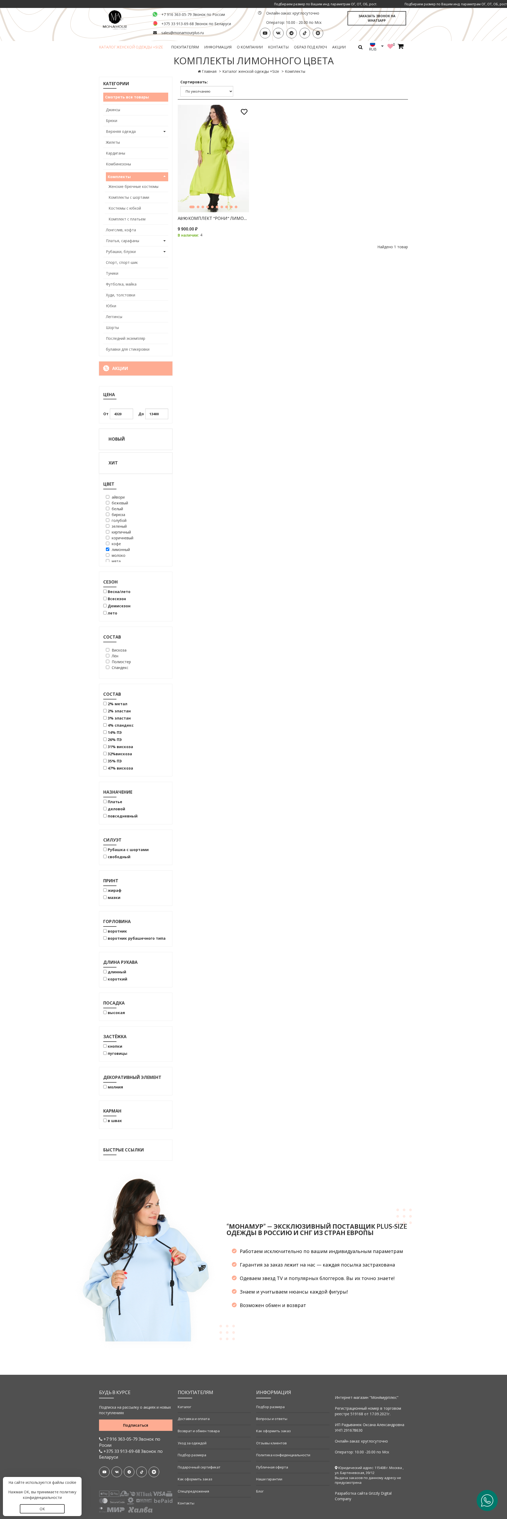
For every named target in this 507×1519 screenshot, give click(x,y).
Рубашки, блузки (121, 251)
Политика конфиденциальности (283, 1455)
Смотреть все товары (127, 97)
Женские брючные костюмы (133, 186)
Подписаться (135, 1425)
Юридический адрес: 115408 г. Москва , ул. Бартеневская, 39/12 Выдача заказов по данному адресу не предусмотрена (369, 1475)
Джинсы (113, 109)
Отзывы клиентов (271, 1443)
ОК (42, 1508)
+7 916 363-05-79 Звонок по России (193, 14)
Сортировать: (194, 81)
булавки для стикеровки (127, 349)
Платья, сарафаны (122, 240)
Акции (339, 47)
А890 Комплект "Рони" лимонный (213, 218)
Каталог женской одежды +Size (131, 47)
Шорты (112, 327)
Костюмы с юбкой (125, 208)
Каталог (184, 1406)
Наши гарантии (269, 1479)
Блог (260, 1491)
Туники (112, 273)
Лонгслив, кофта (121, 229)
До (141, 413)
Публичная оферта (272, 1467)
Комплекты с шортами (129, 197)
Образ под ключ (310, 47)
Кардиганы (115, 153)
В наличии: (188, 235)
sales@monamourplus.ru (182, 32)
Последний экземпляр (125, 338)
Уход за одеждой (192, 1443)
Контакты (278, 47)
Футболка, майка (121, 284)
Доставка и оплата (194, 1418)
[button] (192, 207)
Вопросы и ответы (271, 1418)
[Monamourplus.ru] (122, 19)
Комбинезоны (118, 163)
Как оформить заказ (195, 1479)
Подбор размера (192, 1455)
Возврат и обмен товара (199, 1430)
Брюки (111, 120)
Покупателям (185, 47)
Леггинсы (114, 316)
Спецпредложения (193, 1491)
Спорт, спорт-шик (122, 262)
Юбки (111, 305)
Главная (209, 71)
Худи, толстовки (120, 294)
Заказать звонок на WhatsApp (376, 18)
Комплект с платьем (127, 218)
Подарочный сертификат (199, 1467)
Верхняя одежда (121, 131)
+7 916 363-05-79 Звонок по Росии (129, 1442)
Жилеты (113, 142)
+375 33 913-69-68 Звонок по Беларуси (196, 23)
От (106, 413)
